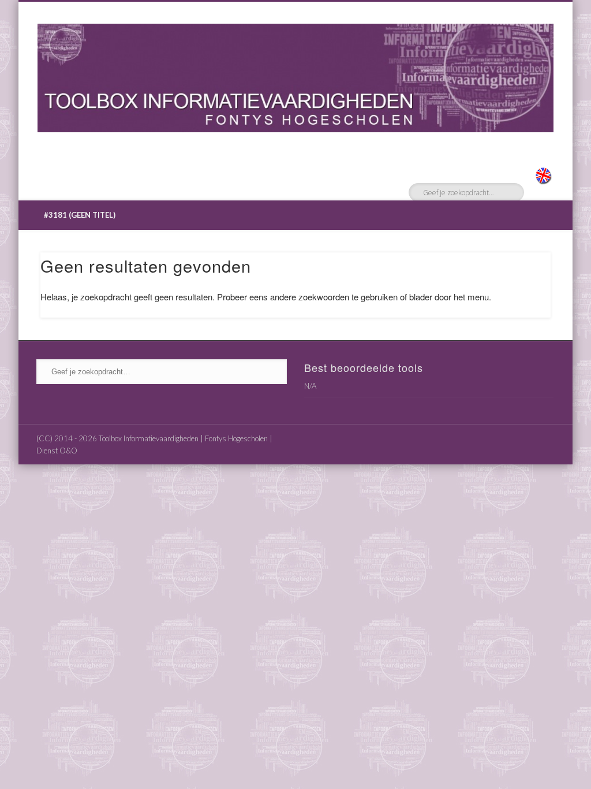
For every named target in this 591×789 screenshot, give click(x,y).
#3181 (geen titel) (79, 214)
